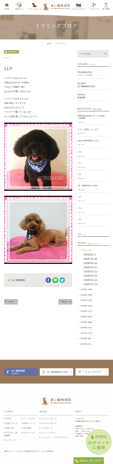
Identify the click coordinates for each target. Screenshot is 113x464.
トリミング (11, 440)
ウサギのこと (47, 428)
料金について (29, 423)
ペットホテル (29, 419)
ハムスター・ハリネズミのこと (55, 437)
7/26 (79, 174)
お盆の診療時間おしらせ (87, 141)
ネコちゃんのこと (49, 423)
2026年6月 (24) (90, 263)
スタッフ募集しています (87, 129)
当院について (12, 423)
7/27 (79, 163)
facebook (48, 280)
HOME (49, 43)
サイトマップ (29, 433)
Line (55, 280)
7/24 (79, 208)
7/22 (79, 219)
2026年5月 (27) (90, 267)
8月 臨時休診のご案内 (87, 186)
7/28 (79, 152)
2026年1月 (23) (90, 284)
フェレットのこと (49, 433)
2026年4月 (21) (90, 271)
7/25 (79, 197)
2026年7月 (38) (90, 259)
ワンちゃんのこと (49, 419)
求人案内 (27, 428)
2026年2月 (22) (90, 280)
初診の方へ (11, 428)
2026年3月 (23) (90, 275)
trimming (12, 52)
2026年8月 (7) (90, 254)
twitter (62, 280)
